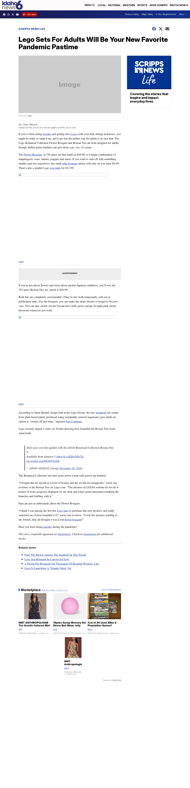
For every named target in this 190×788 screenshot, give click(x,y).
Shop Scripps (158, 5)
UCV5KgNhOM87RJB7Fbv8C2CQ (18, 14)
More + (182, 14)
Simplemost (64, 534)
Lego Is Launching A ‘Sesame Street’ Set (47, 568)
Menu (88, 5)
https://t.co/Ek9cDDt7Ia (70, 456)
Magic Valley (147, 14)
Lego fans (62, 510)
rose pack (55, 168)
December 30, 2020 (71, 468)
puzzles (47, 134)
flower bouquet (73, 519)
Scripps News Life (32, 28)
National (114, 5)
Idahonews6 (5, 14)
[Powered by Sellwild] (116, 680)
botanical (101, 412)
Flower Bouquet (33, 154)
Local (102, 5)
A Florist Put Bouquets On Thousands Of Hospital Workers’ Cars (61, 563)
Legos (74, 134)
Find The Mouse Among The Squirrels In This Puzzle (55, 555)
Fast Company (74, 421)
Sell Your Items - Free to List (55, 590)
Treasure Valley (132, 14)
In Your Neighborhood (166, 14)
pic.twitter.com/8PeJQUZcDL (43, 461)
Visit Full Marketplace (111, 590)
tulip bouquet (69, 163)
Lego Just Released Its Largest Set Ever (46, 559)
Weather (129, 5)
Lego (29, 116)
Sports (142, 5)
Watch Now (178, 5)
